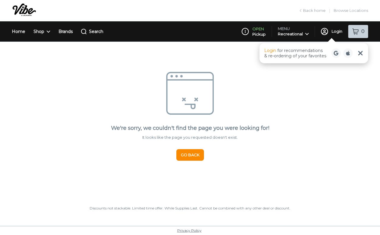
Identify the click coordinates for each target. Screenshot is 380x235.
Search (96, 31)
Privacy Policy (189, 230)
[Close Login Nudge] (360, 53)
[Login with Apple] (348, 53)
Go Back (190, 154)
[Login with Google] (336, 53)
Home (18, 31)
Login (337, 31)
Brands (65, 31)
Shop (39, 31)
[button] (313, 53)
